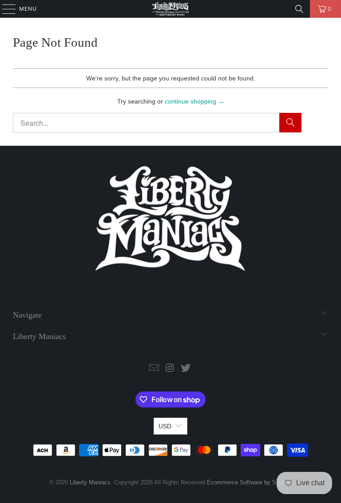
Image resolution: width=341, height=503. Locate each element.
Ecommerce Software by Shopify (249, 482)
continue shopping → (194, 101)
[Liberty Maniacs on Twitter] (186, 368)
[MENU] (4, 9)
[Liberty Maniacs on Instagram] (170, 368)
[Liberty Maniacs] (170, 9)
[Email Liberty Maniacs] (154, 368)
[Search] (299, 9)
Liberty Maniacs (90, 482)
